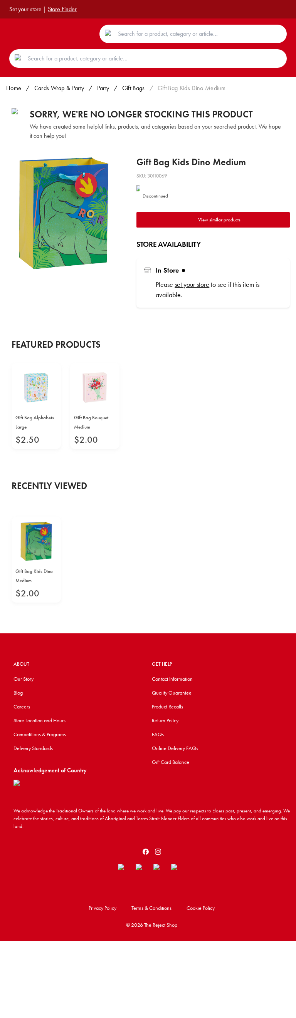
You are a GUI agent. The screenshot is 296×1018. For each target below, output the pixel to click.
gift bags (133, 88)
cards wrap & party (59, 88)
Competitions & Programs (39, 734)
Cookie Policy (201, 907)
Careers (21, 706)
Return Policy (165, 720)
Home (13, 88)
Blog (18, 692)
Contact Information (172, 678)
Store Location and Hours (39, 720)
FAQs (158, 734)
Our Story (23, 678)
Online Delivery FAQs (175, 748)
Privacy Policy (102, 907)
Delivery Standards (33, 748)
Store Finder (62, 9)
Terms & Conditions (151, 907)
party (103, 88)
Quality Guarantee (172, 692)
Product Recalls (167, 706)
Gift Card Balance (170, 761)
